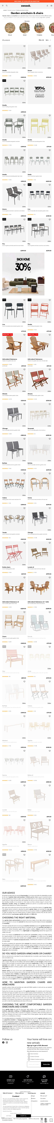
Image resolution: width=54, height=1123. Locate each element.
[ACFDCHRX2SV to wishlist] (50, 681)
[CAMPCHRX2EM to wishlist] (50, 612)
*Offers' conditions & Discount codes (45, 1104)
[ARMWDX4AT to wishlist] (24, 219)
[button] (3, 1117)
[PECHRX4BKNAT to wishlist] (24, 508)
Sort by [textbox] (48, 40)
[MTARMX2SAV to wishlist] (24, 115)
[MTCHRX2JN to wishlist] (50, 115)
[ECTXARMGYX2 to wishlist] (24, 369)
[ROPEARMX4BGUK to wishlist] (24, 751)
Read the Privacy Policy (7, 1111)
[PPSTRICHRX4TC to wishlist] (24, 820)
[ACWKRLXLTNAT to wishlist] (50, 785)
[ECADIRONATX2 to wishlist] (24, 577)
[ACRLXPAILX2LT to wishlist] (50, 543)
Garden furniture (11, 10)
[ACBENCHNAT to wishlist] (50, 820)
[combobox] (48, 40)
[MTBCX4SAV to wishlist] (24, 150)
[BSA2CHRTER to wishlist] (24, 543)
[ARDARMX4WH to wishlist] (50, 46)
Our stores (42, 1098)
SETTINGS (8, 1115)
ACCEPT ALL (23, 1115)
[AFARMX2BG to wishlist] (24, 681)
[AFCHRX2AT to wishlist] (24, 439)
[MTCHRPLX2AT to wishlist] (24, 300)
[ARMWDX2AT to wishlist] (50, 219)
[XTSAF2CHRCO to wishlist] (24, 404)
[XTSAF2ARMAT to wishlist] (50, 508)
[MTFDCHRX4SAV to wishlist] (24, 81)
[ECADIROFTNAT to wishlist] (50, 335)
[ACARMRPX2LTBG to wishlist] (50, 473)
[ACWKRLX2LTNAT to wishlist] (50, 751)
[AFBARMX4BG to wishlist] (50, 404)
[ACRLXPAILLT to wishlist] (24, 785)
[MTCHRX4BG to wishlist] (24, 46)
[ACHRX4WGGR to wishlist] (50, 150)
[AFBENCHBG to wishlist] (24, 716)
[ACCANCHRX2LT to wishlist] (24, 612)
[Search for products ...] (7, 5)
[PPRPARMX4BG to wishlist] (50, 647)
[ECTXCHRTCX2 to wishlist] (50, 369)
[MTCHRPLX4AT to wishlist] (50, 185)
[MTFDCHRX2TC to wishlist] (50, 300)
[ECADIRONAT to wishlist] (24, 335)
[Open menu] (3, 5)
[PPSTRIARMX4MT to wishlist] (50, 716)
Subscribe (46, 1064)
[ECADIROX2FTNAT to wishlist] (50, 577)
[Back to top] (51, 1120)
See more (27, 21)
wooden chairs (23, 997)
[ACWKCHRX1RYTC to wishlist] (24, 647)
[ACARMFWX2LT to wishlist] (24, 855)
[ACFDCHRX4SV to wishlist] (24, 473)
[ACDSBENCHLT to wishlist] (50, 855)
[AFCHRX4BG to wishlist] (50, 439)
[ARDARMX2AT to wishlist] (24, 185)
